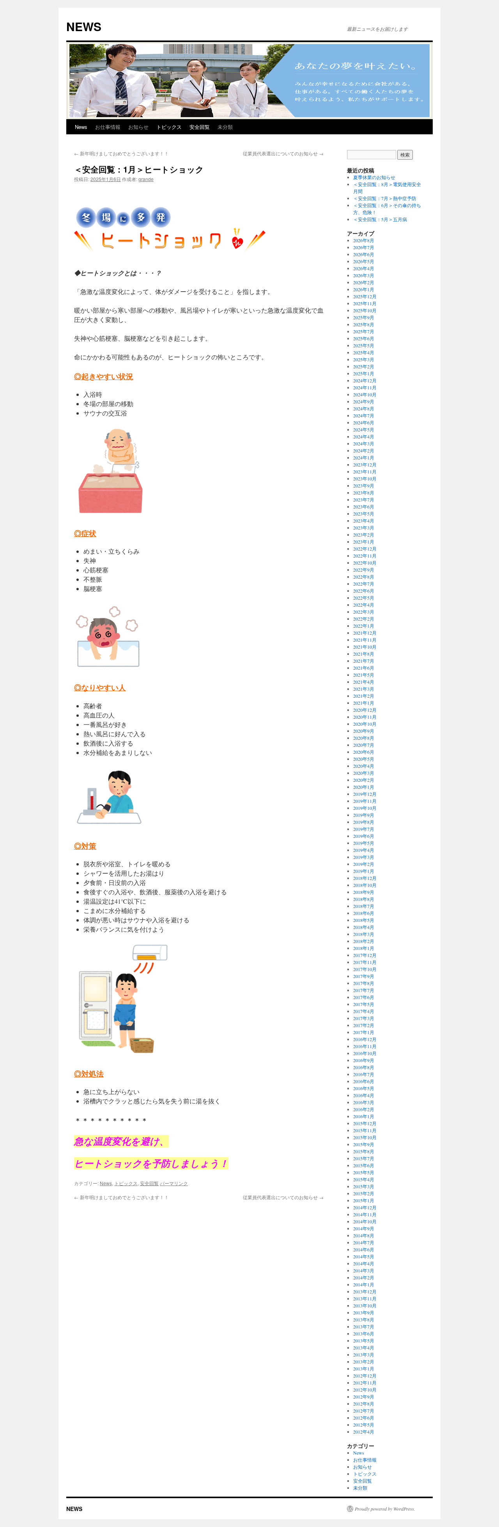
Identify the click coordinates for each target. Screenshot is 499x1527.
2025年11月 (365, 303)
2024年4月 (363, 436)
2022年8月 (363, 577)
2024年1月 (363, 457)
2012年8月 (363, 1403)
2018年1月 (363, 948)
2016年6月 (363, 1081)
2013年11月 (365, 1298)
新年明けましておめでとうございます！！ (121, 153)
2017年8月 (363, 983)
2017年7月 (363, 990)
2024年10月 (365, 394)
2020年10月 (365, 724)
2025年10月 (365, 310)
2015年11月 (365, 1130)
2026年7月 (363, 247)
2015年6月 (363, 1165)
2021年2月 (363, 696)
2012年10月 (365, 1389)
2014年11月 (365, 1214)
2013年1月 (363, 1368)
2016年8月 (363, 1067)
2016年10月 (365, 1053)
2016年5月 (363, 1088)
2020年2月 (363, 780)
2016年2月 (363, 1109)
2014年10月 (365, 1221)
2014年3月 (363, 1270)
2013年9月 (363, 1312)
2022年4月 (363, 605)
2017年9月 (363, 976)
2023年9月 (363, 485)
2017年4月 (363, 1011)
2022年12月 (365, 548)
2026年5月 (363, 261)
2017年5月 (363, 1004)
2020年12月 (365, 710)
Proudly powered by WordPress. (385, 1509)
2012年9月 (363, 1396)
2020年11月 (365, 717)
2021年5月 (363, 675)
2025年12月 (365, 296)
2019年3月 (363, 857)
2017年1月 (363, 1032)
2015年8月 (363, 1151)
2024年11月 (365, 387)
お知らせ (138, 126)
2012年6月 (363, 1417)
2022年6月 (363, 591)
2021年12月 (365, 633)
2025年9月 (363, 317)
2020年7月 (363, 745)
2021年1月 (363, 703)
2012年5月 (363, 1424)
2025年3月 (363, 359)
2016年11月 (365, 1046)
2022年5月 (363, 598)
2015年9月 (363, 1144)
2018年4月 (363, 927)
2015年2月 (363, 1193)
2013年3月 (363, 1354)
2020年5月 (363, 759)
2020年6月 (363, 752)
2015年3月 (363, 1186)
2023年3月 (363, 527)
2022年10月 (365, 562)
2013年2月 (363, 1361)
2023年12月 (365, 464)
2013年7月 (363, 1326)
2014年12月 (365, 1207)
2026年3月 (363, 275)
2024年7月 (363, 415)
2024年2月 (363, 450)
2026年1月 (363, 289)
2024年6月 (363, 422)
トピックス (169, 126)
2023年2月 (363, 534)
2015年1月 (363, 1200)
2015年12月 (365, 1123)
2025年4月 (363, 352)
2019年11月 (365, 801)
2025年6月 (363, 338)
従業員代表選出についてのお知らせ (283, 153)
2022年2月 (363, 619)
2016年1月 (363, 1116)
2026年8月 (363, 240)
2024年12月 (365, 380)
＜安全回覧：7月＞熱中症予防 (384, 198)
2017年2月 (363, 1025)
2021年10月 (365, 647)
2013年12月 (365, 1291)
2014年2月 (363, 1277)
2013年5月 (363, 1340)
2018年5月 (363, 920)
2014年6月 (363, 1249)
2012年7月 (363, 1410)
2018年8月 (363, 899)
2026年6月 (363, 254)
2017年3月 (363, 1018)
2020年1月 (363, 787)
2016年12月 (365, 1039)
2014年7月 (363, 1242)
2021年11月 (365, 640)
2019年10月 (365, 808)
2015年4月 (363, 1179)
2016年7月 (363, 1074)
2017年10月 (365, 969)
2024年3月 (363, 443)
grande (146, 179)
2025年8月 (363, 324)
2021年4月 (363, 682)
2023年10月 (365, 478)
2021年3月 (363, 689)
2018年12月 (365, 878)
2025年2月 (363, 366)
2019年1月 (363, 871)
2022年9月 (363, 569)
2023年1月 (363, 541)
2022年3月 (363, 612)
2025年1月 (363, 373)
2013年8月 (363, 1319)
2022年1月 (363, 626)
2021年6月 (363, 668)
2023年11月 (365, 471)
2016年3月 (363, 1102)
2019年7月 (363, 829)
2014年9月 (363, 1228)
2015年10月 (365, 1137)
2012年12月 (365, 1375)
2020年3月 (363, 773)
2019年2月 (363, 864)
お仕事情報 (107, 126)
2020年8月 (363, 738)
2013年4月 (363, 1347)
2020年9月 (363, 731)
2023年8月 (363, 492)
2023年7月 (363, 499)
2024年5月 (363, 429)
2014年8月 (363, 1235)
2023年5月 (363, 513)
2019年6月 (363, 836)
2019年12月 (365, 794)
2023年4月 (363, 520)
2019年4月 (363, 850)
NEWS (83, 26)
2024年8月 (363, 408)
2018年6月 (363, 913)
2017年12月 (365, 955)
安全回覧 (199, 126)
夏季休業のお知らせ (374, 177)
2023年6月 (363, 506)
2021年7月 (363, 661)
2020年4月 (363, 766)
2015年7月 (363, 1158)
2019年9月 (363, 815)
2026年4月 (363, 268)
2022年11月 (365, 555)
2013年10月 (365, 1305)
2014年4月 (363, 1263)
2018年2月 (363, 941)
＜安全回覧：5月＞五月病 (380, 219)
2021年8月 (363, 654)
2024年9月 (363, 401)
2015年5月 (363, 1172)
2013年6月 (363, 1333)
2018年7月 (363, 906)
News (81, 126)
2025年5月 (363, 345)
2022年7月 (363, 584)
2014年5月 (363, 1256)
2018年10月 (365, 885)
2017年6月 (363, 997)
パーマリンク (174, 1183)
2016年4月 (363, 1095)
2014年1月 (363, 1284)
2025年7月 (363, 331)
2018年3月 (363, 934)
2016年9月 (363, 1060)
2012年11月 (365, 1382)
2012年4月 (363, 1431)
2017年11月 (365, 962)
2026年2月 (363, 282)
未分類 (225, 126)
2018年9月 (363, 892)
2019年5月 (363, 843)
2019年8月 (363, 822)
